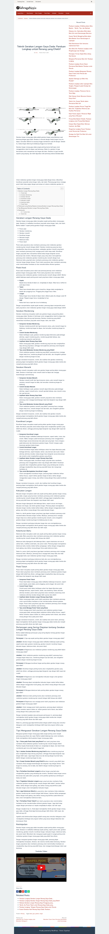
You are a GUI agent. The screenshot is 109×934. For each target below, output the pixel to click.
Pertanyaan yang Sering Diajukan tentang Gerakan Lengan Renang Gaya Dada (40, 206)
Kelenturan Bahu (25, 202)
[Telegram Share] (26, 891)
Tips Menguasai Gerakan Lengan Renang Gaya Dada (33, 208)
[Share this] (17, 891)
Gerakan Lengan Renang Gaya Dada (28, 191)
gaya (34, 913)
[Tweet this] (20, 891)
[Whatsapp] (28, 891)
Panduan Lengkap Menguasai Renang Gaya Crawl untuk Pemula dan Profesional (80, 73)
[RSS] (91, 1)
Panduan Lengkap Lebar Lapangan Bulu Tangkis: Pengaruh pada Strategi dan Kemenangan (80, 86)
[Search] (91, 13)
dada (31, 913)
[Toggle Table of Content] (61, 188)
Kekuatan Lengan (25, 200)
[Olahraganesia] (26, 8)
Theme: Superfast (64, 931)
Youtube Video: (26, 212)
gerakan (37, 913)
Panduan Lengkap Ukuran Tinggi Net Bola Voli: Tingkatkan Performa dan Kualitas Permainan (80, 108)
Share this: (24, 214)
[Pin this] (23, 891)
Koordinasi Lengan (26, 198)
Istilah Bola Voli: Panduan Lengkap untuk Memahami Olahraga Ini (25, 919)
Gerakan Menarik (25, 196)
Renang (22, 913)
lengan (41, 913)
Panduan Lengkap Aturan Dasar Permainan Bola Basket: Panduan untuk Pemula (80, 66)
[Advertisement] (41, 33)
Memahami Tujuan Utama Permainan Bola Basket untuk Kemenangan (54, 919)
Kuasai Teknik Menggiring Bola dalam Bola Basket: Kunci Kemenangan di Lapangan (80, 38)
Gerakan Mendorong (26, 195)
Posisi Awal (24, 193)
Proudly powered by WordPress (48, 931)
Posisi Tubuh (24, 204)
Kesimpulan (21, 210)
